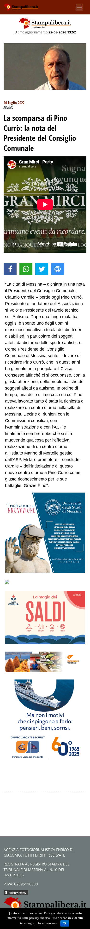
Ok (64, 923)
